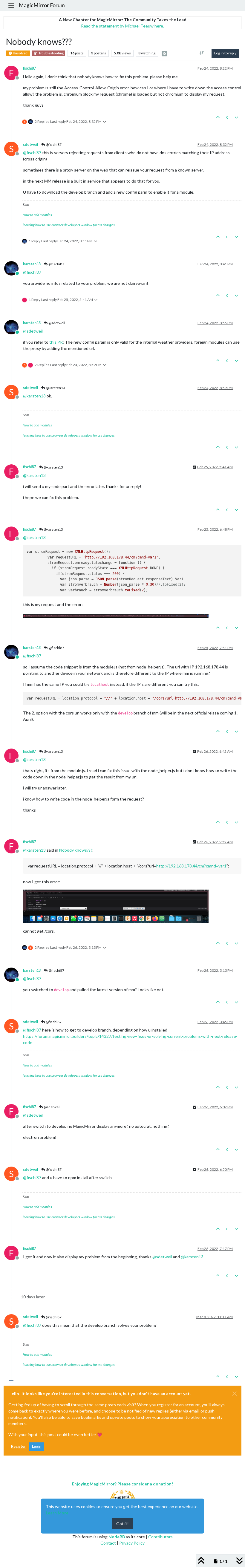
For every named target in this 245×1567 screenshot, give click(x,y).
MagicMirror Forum (42, 5)
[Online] (13, 267)
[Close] (234, 1394)
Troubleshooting (51, 53)
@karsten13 (55, 387)
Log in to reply (225, 53)
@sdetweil (56, 323)
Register (18, 1446)
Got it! (122, 1523)
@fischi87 (53, 144)
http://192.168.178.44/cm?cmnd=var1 (191, 865)
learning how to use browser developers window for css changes (69, 225)
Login (36, 1446)
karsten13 (32, 264)
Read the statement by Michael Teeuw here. (122, 25)
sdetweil (30, 144)
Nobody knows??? (75, 850)
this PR (56, 342)
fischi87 (29, 68)
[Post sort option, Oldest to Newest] (202, 53)
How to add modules (37, 214)
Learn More (57, 1512)
